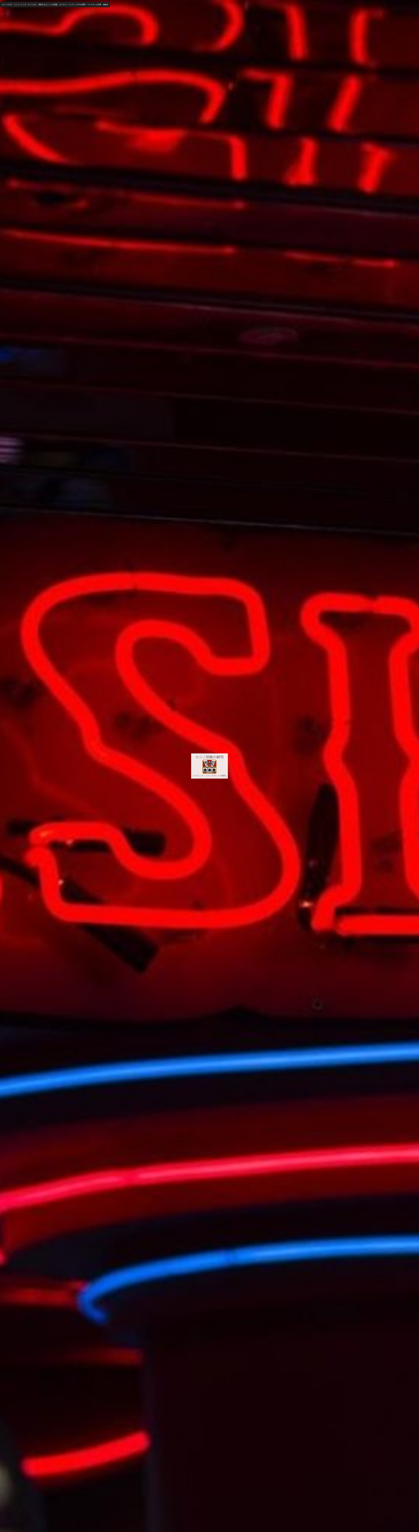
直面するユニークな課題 (48, 4)
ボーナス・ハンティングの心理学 (72, 4)
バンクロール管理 (94, 4)
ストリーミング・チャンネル (25, 4)
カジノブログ (7, 4)
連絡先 (105, 4)
